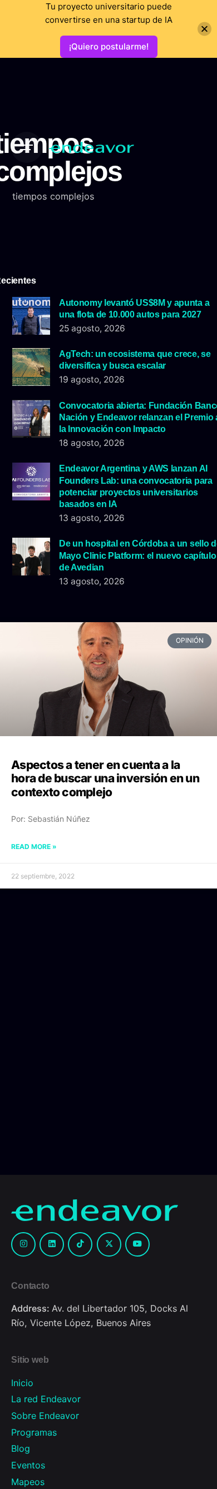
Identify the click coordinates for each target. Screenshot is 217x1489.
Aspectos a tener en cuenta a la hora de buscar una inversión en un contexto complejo (105, 778)
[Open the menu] (26, 147)
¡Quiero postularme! (109, 46)
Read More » (34, 846)
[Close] (204, 29)
